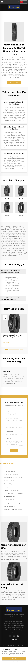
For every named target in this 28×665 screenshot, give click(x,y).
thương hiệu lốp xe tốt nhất (11, 490)
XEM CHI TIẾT (7, 191)
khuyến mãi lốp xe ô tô (10, 484)
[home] (14, 7)
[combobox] (8, 420)
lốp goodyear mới (8, 493)
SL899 (21, 215)
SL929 (7, 215)
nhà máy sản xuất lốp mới (11, 506)
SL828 (21, 198)
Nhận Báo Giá (14, 82)
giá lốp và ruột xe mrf (9, 471)
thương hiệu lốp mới (9, 487)
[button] (6, 349)
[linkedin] (18, 636)
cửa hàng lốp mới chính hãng (12, 503)
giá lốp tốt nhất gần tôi (10, 499)
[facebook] (10, 636)
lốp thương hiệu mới (9, 496)
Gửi (14, 450)
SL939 (7, 198)
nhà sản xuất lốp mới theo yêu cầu (13, 509)
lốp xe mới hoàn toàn (9, 480)
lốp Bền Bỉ (20, 493)
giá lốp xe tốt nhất (9, 468)
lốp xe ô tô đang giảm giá (11, 474)
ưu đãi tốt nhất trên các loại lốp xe (13, 477)
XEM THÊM (6, 342)
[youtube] (14, 636)
